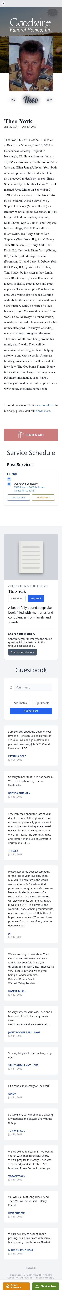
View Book (17, 598)
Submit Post (31, 711)
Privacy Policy (21, 1277)
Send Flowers (43, 497)
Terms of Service (40, 1277)
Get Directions (19, 497)
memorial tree (45, 405)
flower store (43, 411)
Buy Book (36, 598)
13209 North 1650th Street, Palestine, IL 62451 (29, 488)
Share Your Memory (22, 652)
